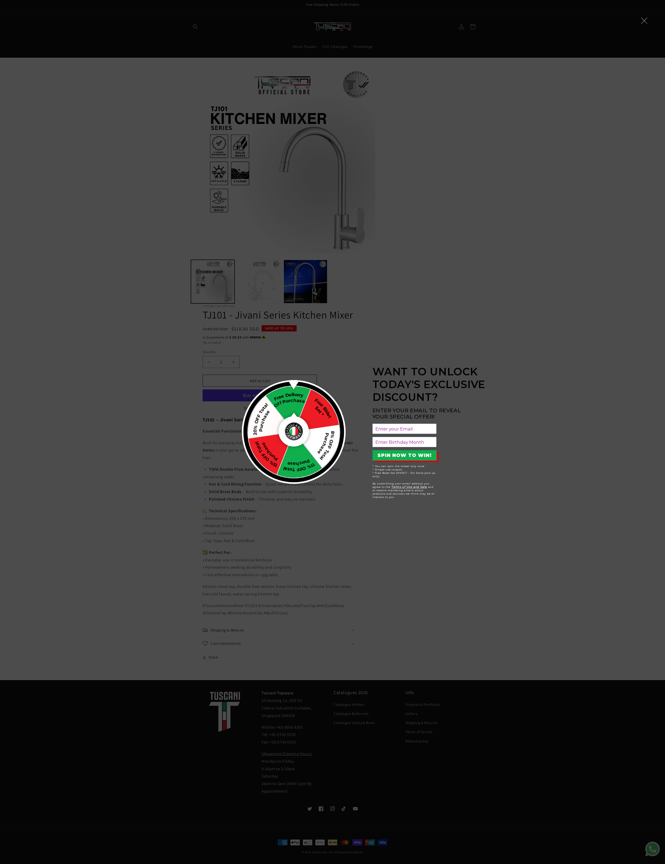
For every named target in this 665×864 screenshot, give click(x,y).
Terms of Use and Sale (409, 487)
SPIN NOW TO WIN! (404, 455)
